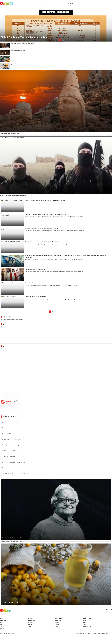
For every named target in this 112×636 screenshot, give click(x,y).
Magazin (85, 620)
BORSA (26, 3)
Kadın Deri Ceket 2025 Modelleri (10, 451)
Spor (1, 624)
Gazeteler (95, 633)
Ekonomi (30, 618)
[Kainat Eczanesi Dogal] (6, 5)
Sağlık (56, 626)
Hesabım (99, 633)
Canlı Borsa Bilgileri (80, 633)
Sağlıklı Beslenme (87, 626)
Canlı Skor (90, 633)
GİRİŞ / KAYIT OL (70, 3)
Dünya (1, 618)
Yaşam (1, 626)
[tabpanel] (56, 28)
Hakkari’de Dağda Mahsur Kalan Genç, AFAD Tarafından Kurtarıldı (17, 468)
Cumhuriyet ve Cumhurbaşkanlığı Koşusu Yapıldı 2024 (14, 422)
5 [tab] (63, 40)
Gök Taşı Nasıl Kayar (7, 433)
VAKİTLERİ (51, 3)
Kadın (84, 624)
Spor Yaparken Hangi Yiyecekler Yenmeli (11, 439)
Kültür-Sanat (58, 620)
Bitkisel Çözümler (87, 618)
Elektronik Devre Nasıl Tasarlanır (10, 428)
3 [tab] (56, 40)
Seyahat (2, 628)
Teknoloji (30, 624)
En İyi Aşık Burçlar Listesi (8, 456)
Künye (86, 633)
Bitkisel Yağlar (3, 620)
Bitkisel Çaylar (58, 618)
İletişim (103, 633)
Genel (84, 622)
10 (59, 311)
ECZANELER (43, 3)
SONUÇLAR (34, 3)
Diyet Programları (32, 620)
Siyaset (57, 622)
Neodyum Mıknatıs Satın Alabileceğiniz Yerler (12, 445)
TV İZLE (19, 3)
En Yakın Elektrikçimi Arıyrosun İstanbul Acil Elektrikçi (14, 462)
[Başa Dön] (109, 633)
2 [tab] (53, 40)
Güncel (57, 624)
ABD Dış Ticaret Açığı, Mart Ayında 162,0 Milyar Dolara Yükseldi (16, 473)
